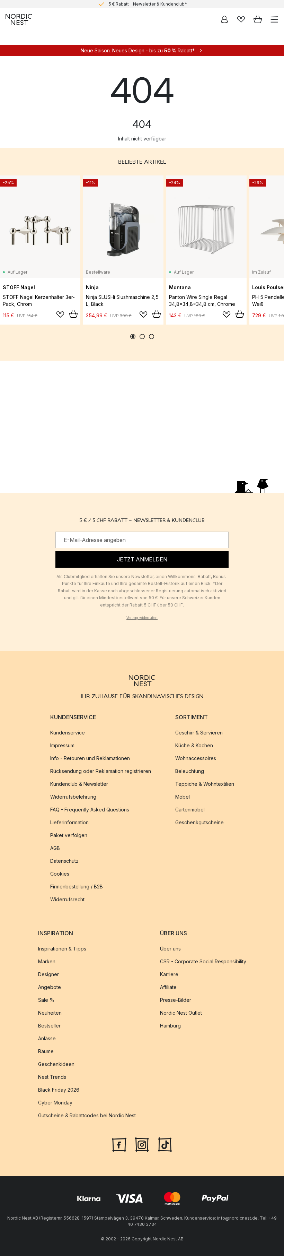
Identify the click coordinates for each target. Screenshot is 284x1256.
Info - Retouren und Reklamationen (90, 758)
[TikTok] (164, 1144)
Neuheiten (50, 1013)
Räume (46, 1052)
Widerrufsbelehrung (73, 797)
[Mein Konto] (224, 19)
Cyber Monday (55, 1103)
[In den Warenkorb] (73, 314)
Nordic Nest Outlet (181, 1013)
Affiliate (168, 987)
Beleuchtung (189, 771)
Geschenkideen (56, 1064)
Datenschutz (64, 861)
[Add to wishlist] (60, 314)
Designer (48, 975)
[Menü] (274, 19)
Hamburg (170, 1026)
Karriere (169, 975)
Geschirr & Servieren (199, 732)
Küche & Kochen (194, 745)
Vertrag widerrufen (142, 618)
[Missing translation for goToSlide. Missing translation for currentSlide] (132, 336)
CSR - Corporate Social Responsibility (203, 962)
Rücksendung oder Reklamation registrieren (100, 771)
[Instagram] (142, 1144)
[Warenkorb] (257, 19)
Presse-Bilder (175, 1000)
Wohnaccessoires (195, 758)
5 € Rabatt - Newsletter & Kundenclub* (147, 4)
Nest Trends (52, 1077)
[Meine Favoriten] (241, 19)
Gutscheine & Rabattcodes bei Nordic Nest (87, 1116)
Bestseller (49, 1026)
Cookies (59, 874)
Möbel (182, 797)
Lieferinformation (69, 822)
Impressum (62, 745)
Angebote (49, 987)
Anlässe (47, 1039)
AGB (55, 848)
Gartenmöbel (190, 809)
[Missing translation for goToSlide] (142, 336)
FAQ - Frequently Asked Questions (89, 809)
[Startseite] (19, 19)
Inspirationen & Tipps (62, 949)
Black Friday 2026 (58, 1090)
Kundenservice (67, 732)
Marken (46, 962)
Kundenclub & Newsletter (79, 784)
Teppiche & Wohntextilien (204, 784)
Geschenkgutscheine (199, 822)
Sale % (46, 1000)
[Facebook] (119, 1144)
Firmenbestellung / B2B (76, 886)
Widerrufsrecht (67, 899)
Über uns (170, 949)
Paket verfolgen (68, 835)
